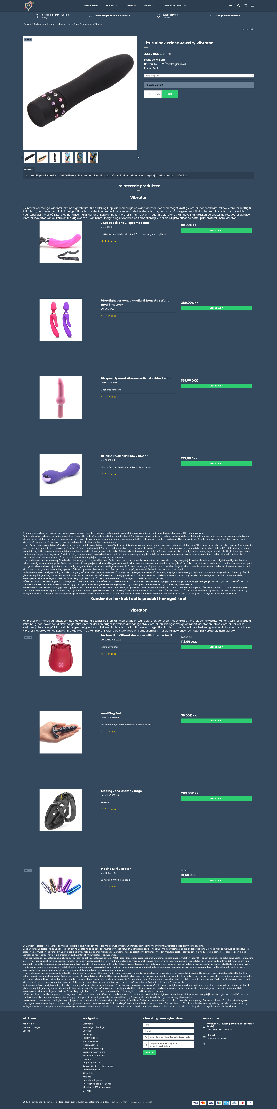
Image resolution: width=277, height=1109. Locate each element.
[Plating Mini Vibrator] (60, 904)
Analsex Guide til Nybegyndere (98, 1066)
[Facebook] (204, 1044)
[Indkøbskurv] (245, 6)
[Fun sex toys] (29, 6)
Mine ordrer (28, 1023)
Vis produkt (216, 230)
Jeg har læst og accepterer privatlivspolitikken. (164, 1044)
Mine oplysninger (31, 1027)
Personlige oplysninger (94, 1027)
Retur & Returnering (93, 1048)
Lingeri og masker (92, 1062)
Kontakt (87, 1076)
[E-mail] (168, 1031)
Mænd (129, 5)
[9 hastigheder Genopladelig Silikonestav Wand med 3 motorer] (60, 336)
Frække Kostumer (172, 5)
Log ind (26, 1030)
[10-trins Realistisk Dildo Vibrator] (60, 491)
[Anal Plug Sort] (60, 748)
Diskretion (88, 1023)
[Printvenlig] (252, 29)
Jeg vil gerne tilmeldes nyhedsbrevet (169, 1037)
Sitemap (87, 1090)
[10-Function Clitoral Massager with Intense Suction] (60, 671)
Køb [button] (170, 94)
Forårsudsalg (91, 5)
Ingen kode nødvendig (94, 1055)
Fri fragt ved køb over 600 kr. (97, 1083)
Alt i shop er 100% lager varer (97, 1087)
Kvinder (110, 5)
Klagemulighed (90, 1044)
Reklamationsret (91, 1037)
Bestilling (87, 1034)
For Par (147, 5)
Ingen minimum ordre (94, 1052)
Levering (87, 1059)
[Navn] (168, 1024)
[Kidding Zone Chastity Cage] (60, 826)
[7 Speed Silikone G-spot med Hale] (60, 258)
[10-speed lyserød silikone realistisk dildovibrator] (60, 413)
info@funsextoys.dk (218, 1038)
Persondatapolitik (91, 1069)
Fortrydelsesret (90, 1041)
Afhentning (88, 1073)
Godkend (149, 1052)
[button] (244, 29)
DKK (230, 6)
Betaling (87, 1030)
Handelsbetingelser (92, 1080)
